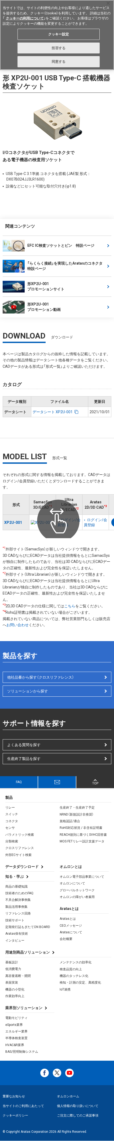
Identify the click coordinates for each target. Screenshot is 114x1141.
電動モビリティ (16, 1018)
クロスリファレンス (19, 848)
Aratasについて (71, 932)
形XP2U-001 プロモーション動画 (44, 307)
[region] (57, 35)
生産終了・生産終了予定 (77, 807)
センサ (10, 828)
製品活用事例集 (16, 907)
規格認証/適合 (70, 821)
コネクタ (11, 821)
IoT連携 (65, 989)
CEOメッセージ (71, 925)
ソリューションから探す (27, 691)
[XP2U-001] (42, 522)
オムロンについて (72, 883)
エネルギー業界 (16, 1031)
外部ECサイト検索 (18, 855)
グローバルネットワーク (77, 890)
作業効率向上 (14, 996)
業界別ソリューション (23, 1008)
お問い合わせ (17, 625)
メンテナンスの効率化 (75, 962)
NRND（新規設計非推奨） (77, 814)
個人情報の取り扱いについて (77, 1106)
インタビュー (14, 940)
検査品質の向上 (71, 969)
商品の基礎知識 (16, 886)
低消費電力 (13, 969)
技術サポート (14, 920)
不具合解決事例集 (18, 900)
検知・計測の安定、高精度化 (80, 982)
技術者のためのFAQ (19, 893)
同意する (59, 62)
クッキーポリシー (15, 1115)
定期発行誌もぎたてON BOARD (27, 927)
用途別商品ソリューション (27, 952)
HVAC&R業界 (14, 1045)
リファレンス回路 (18, 913)
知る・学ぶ (14, 876)
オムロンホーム (68, 1096)
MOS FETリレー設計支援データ (82, 841)
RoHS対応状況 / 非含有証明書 (81, 828)
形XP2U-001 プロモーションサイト (45, 286)
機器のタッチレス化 (74, 976)
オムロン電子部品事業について (82, 877)
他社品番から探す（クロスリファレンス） (40, 677)
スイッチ (11, 814)
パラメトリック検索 (19, 835)
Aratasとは (68, 919)
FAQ (19, 782)
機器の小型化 (14, 989)
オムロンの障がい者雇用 (77, 897)
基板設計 (11, 962)
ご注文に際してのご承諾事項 (77, 1115)
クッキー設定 (58, 34)
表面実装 (11, 982)
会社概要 (66, 939)
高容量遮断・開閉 (18, 976)
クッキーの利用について (25, 18)
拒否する (59, 48)
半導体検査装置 (16, 1038)
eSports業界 (14, 1025)
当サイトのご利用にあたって (23, 1106)
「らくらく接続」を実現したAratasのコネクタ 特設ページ (65, 266)
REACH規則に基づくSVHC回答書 (83, 835)
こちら (69, 606)
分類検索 (11, 841)
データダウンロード (22, 866)
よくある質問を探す (24, 745)
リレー (10, 807)
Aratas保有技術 (16, 933)
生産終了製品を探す (24, 759)
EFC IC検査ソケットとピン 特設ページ (60, 245)
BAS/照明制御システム (21, 1052)
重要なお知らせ (14, 1096)
